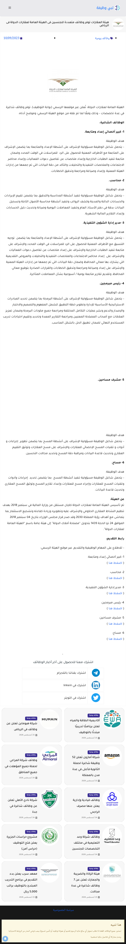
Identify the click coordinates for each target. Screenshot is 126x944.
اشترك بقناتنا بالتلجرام (71, 673)
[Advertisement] (63, 55)
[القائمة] (10, 8)
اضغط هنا (115, 563)
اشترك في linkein (74, 685)
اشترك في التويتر (75, 698)
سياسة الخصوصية (63, 910)
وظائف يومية (102, 38)
